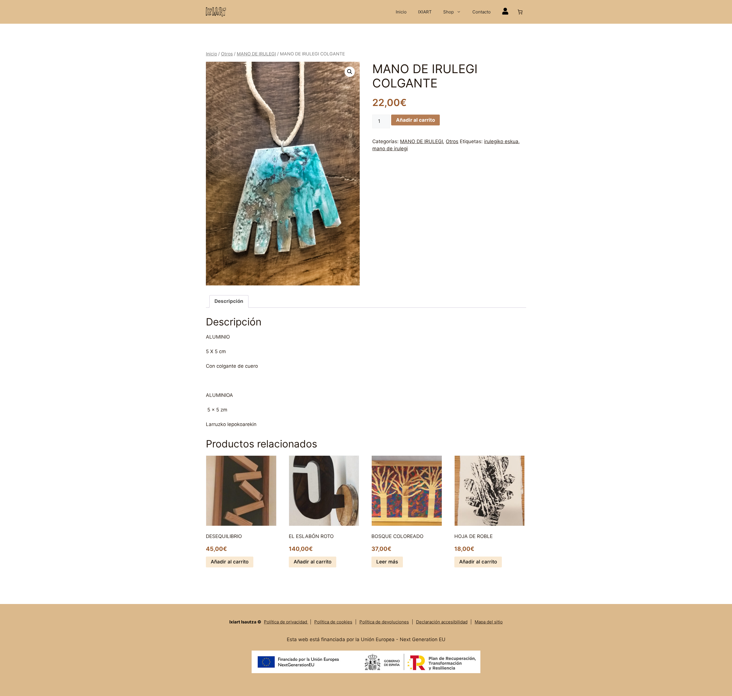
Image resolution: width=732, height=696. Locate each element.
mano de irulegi (390, 148)
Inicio (401, 12)
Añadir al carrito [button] (229, 562)
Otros (227, 54)
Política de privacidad (286, 622)
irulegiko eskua (501, 141)
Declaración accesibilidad (442, 622)
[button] (350, 72)
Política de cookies (333, 622)
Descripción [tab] (228, 301)
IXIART (425, 12)
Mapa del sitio (489, 622)
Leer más (387, 562)
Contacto (481, 12)
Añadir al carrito (415, 120)
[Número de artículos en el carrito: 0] (520, 12)
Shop (448, 12)
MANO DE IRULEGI (256, 54)
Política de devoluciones (384, 622)
